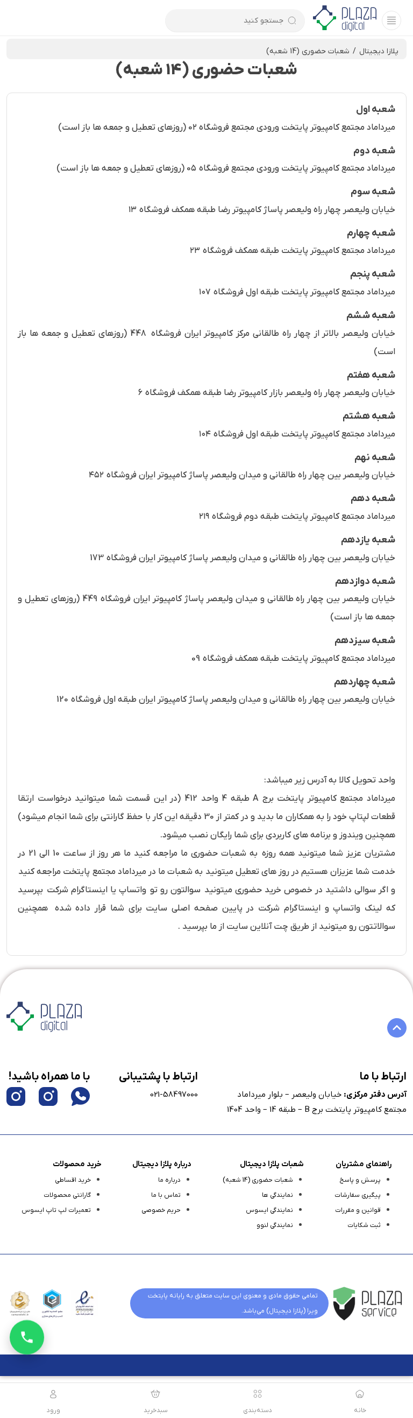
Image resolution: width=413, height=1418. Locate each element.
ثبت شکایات (364, 1225)
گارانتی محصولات (67, 1195)
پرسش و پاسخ (360, 1180)
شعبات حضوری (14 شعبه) (258, 1180)
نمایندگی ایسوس (269, 1210)
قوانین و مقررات (358, 1210)
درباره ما (169, 1180)
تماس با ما (166, 1195)
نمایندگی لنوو (275, 1225)
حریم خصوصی (161, 1210)
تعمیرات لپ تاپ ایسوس (56, 1210)
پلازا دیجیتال (378, 51)
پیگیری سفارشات (357, 1195)
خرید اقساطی (73, 1180)
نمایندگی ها (277, 1195)
